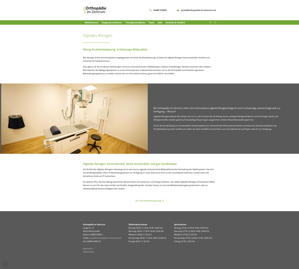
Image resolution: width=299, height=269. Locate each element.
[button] (5, 264)
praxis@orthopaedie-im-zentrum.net (105, 238)
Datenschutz (88, 251)
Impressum (88, 248)
